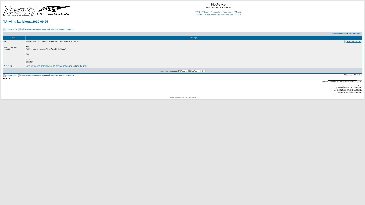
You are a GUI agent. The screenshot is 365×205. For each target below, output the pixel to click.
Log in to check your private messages (219, 15)
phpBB (178, 97)
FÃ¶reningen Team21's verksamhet (61, 29)
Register (239, 12)
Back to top (8, 66)
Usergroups (228, 12)
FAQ (198, 12)
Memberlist (216, 12)
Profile (200, 15)
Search (206, 12)
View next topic (354, 33)
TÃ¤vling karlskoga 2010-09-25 (25, 21)
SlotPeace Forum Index (37, 29)
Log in (239, 15)
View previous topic (339, 33)
